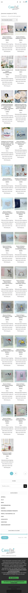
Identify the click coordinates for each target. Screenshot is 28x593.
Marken (3, 508)
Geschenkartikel (6, 505)
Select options (7, 34)
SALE (2, 516)
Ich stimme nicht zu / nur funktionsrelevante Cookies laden (14, 582)
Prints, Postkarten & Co (8, 513)
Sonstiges (4, 522)
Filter (4, 537)
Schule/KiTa (4, 519)
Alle (2, 499)
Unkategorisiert (5, 524)
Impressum (14, 588)
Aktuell (3, 496)
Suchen (25, 486)
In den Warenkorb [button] (21, 67)
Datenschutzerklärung (12, 572)
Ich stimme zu (13, 577)
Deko (2, 502)
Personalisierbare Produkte (9, 510)
